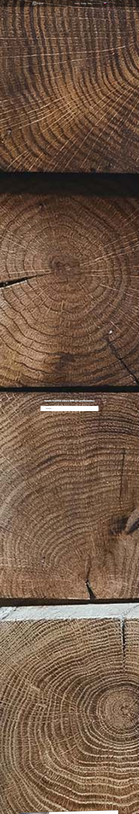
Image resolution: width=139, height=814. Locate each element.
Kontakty (98, 3)
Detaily (77, 3)
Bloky (89, 3)
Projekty (83, 3)
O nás (94, 3)
